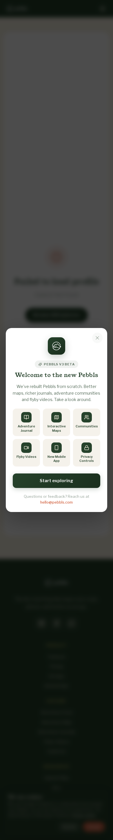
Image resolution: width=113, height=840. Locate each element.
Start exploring (56, 480)
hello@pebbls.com (56, 502)
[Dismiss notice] (97, 338)
